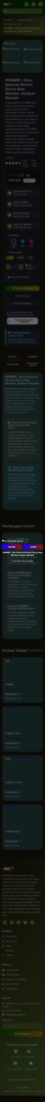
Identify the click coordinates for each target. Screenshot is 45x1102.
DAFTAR (11, 547)
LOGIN (33, 547)
